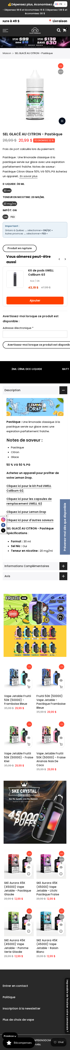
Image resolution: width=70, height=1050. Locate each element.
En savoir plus (28, 176)
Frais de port (11, 149)
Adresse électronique (18, 328)
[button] (60, 4)
